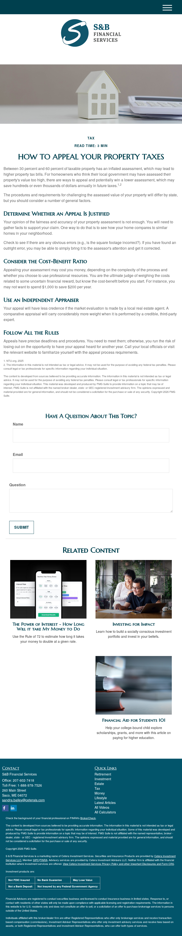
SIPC (36, 860)
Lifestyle (101, 797)
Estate (99, 783)
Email (18, 454)
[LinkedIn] (46, 57)
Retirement (103, 774)
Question (17, 484)
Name (18, 424)
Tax (97, 788)
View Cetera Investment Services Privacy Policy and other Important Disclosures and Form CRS (118, 864)
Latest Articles (105, 802)
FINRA (43, 860)
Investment (103, 778)
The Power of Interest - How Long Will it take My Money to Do (48, 626)
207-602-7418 (134, 56)
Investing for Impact (134, 624)
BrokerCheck (88, 818)
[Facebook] (52, 57)
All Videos (102, 807)
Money (100, 793)
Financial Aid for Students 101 (133, 720)
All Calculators (105, 812)
